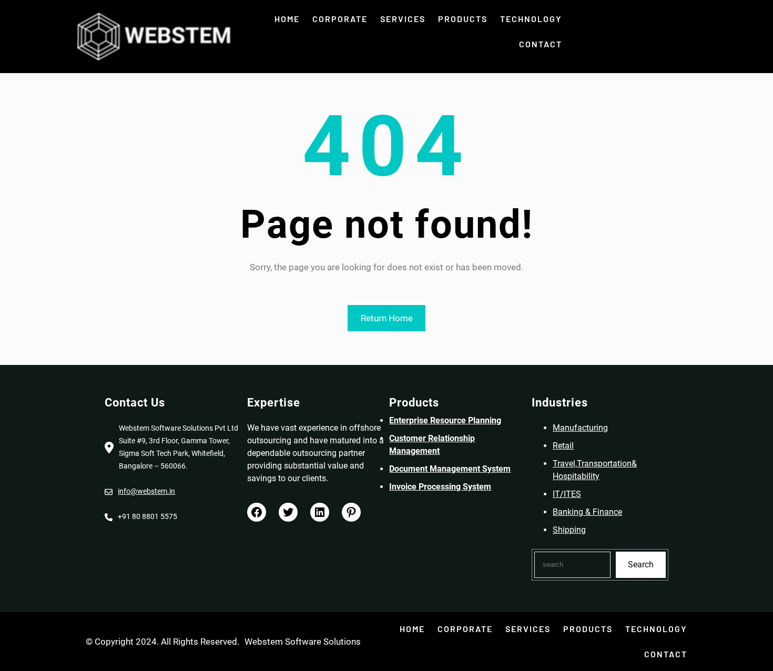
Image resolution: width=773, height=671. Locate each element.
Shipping (569, 530)
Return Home (387, 318)
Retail (563, 446)
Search (641, 565)
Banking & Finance (587, 512)
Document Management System (450, 469)
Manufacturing (580, 428)
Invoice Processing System (440, 487)
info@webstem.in (146, 491)
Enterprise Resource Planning (445, 420)
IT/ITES (567, 494)
